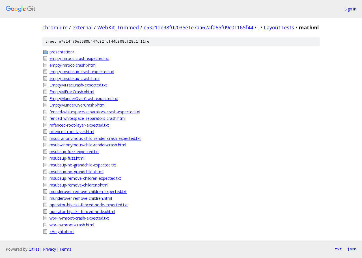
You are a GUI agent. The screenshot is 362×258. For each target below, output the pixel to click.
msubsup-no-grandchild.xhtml (76, 171)
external (82, 27)
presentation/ (61, 52)
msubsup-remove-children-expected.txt (85, 178)
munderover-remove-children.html (80, 198)
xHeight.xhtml (61, 231)
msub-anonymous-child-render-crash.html (87, 145)
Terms (65, 249)
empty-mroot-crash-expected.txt (79, 58)
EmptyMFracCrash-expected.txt (78, 85)
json (351, 249)
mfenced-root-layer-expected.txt (79, 125)
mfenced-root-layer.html (71, 131)
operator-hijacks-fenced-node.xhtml (82, 211)
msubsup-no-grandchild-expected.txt (82, 165)
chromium (55, 27)
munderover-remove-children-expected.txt (88, 191)
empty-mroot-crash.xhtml (72, 65)
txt (338, 249)
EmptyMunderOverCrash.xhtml (77, 105)
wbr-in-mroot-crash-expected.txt (79, 218)
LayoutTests (279, 27)
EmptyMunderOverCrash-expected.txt (83, 98)
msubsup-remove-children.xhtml (78, 185)
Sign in (350, 9)
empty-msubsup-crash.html (74, 78)
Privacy (49, 249)
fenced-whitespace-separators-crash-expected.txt (94, 111)
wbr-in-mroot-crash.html (71, 224)
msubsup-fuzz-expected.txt (74, 151)
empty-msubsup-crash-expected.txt (81, 71)
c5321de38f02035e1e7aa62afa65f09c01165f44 (198, 27)
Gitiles (34, 249)
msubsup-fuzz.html (66, 158)
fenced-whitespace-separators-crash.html (87, 118)
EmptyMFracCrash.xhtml (71, 91)
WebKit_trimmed (118, 27)
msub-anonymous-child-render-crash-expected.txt (95, 138)
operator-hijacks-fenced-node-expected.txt (88, 204)
